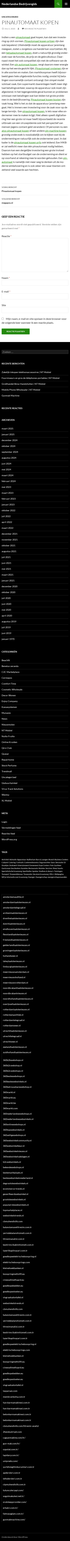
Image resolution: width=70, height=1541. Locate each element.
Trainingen (58, 871)
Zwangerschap (41, 877)
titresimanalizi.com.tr (14, 1238)
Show (55, 868)
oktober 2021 (8, 545)
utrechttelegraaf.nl (12, 1036)
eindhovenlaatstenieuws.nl (16, 929)
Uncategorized (10, 17)
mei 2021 (6, 568)
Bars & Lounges (42, 859)
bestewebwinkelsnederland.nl (18, 1178)
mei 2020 (6, 609)
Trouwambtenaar (16, 874)
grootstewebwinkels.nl (14, 1199)
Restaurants (33, 868)
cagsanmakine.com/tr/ (14, 1437)
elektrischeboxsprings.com (16, 1262)
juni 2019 (6, 633)
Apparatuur (21, 859)
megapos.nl (11, 201)
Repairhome (8, 759)
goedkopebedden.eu (13, 1285)
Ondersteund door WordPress (15, 1537)
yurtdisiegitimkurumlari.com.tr (18, 1466)
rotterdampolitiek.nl (13, 1014)
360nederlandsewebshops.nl (17, 1113)
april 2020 (7, 615)
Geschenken (16, 868)
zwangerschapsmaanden (57, 877)
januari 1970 (8, 639)
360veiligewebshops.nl (14, 1135)
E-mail (6, 291)
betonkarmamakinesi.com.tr (17, 1414)
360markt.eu (9, 1097)
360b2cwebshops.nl (13, 1070)
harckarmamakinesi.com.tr (16, 1402)
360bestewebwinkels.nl (15, 1081)
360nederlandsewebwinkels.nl (18, 1119)
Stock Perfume (9, 765)
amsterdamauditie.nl (13, 896)
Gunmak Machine (10, 395)
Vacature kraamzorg (41, 874)
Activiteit (5, 859)
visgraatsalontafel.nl (13, 1297)
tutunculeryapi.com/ (13, 1490)
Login (4, 821)
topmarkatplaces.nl (12, 1210)
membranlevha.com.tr (14, 1396)
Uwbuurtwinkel (9, 783)
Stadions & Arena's (46, 871)
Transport (5, 874)
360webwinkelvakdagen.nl (16, 1156)
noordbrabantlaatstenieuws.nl (18, 988)
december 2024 (9, 440)
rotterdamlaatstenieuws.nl (16, 1009)
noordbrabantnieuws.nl (15, 993)
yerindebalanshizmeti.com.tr (17, 1233)
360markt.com (10, 1108)
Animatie (13, 859)
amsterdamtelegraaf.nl (14, 907)
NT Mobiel (7, 730)
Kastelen (24, 868)
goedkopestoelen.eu (13, 1291)
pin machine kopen (55, 130)
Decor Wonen (9, 695)
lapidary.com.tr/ (11, 1455)
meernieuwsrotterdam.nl (15, 982)
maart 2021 (7, 574)
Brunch (51, 859)
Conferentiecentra (31, 862)
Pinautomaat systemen (48, 68)
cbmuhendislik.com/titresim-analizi (21, 1426)
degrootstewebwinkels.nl (15, 1183)
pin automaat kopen (26, 64)
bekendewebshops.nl (13, 1167)
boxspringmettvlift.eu (14, 1274)
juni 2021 (6, 563)
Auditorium (31, 859)
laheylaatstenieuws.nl (14, 961)
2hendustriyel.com (12, 1431)
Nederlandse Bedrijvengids (19, 4)
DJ (65, 862)
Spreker (35, 871)
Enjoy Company (10, 701)
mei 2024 (6, 469)
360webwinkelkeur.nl (14, 1145)
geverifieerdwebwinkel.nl (15, 1194)
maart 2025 (7, 428)
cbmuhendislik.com (13, 1221)
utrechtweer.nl (10, 1041)
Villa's (51, 874)
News (4, 718)
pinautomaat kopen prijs (27, 142)
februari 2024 (9, 481)
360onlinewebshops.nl (14, 1124)
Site (4, 305)
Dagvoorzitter (44, 862)
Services (49, 868)
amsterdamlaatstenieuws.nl (17, 902)
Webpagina (59, 874)
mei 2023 (6, 487)
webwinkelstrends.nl (13, 1215)
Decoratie (59, 862)
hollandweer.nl (10, 955)
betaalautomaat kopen (19, 52)
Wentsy (5, 794)
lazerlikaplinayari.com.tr (15, 1250)
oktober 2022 (8, 510)
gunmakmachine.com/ (14, 1519)
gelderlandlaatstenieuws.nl (16, 945)
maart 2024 (7, 475)
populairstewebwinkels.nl (16, 1204)
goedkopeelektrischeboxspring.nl (19, 1256)
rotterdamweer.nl (12, 1025)
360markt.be (9, 1103)
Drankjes (5, 865)
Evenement (33, 865)
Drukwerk (13, 865)
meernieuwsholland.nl (14, 977)
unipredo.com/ (10, 1461)
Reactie (6, 236)
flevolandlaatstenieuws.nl (15, 934)
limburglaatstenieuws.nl (15, 966)
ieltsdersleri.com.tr (12, 1478)
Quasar (5, 753)
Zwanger (31, 877)
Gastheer (57, 865)
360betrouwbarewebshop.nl (17, 1086)
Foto (52, 865)
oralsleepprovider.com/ (15, 1502)
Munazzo (6, 712)
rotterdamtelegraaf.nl (14, 1020)
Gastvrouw (6, 868)
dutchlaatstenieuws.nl (14, 923)
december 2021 (9, 533)
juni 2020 (6, 603)
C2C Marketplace (10, 672)
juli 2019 (6, 627)
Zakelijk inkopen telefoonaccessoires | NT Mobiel (26, 372)
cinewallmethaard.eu (13, 1279)
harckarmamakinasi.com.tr (16, 1408)
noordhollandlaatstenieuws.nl (18, 998)
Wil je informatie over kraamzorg (15, 877)
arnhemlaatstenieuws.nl (15, 913)
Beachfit (6, 660)
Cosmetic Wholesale (12, 689)
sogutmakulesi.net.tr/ (13, 1496)
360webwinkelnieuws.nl (15, 1151)
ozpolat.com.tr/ (10, 1449)
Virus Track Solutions (12, 788)
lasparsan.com (10, 1390)
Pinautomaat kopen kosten (46, 99)
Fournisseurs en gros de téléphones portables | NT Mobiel (31, 378)
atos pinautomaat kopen (15, 130)
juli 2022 (6, 516)
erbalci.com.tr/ (10, 1507)
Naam (6, 277)
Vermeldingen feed (11, 827)
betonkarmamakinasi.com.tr (17, 1420)
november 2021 (10, 539)
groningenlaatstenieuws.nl (16, 950)
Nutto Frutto (8, 736)
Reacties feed (8, 833)
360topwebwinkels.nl (14, 1129)
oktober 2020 (8, 592)
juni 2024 (6, 463)
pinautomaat (23, 37)
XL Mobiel (7, 800)
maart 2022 (7, 527)
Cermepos (7, 677)
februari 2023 (9, 498)
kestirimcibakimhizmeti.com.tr (18, 1244)
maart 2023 (7, 492)
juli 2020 (6, 598)
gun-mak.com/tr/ (11, 1443)
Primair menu (66, 4)
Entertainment (23, 865)
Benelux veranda (10, 666)
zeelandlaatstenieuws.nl (15, 1047)
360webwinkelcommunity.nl (17, 1140)
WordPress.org (9, 839)
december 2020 (9, 586)
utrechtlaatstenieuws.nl (15, 1030)
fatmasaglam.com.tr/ (13, 1513)
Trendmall (7, 771)
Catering (12, 862)
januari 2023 (8, 504)
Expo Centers (44, 865)
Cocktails (20, 862)
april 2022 (7, 522)
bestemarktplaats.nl (13, 1172)
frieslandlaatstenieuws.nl (15, 939)
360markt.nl (9, 1092)
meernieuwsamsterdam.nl (16, 971)
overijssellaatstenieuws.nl (16, 1004)
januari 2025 (8, 434)
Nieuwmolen (8, 724)
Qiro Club (7, 748)
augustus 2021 (9, 551)
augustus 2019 (9, 621)
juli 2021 (6, 557)
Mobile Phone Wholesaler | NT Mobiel (21, 389)
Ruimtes (42, 868)
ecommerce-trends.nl (14, 1188)
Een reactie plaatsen (35, 28)
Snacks (60, 868)
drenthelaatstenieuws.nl (15, 918)
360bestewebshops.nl (14, 1076)
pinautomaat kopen (33, 111)
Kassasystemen (9, 707)
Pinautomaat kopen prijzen (39, 41)
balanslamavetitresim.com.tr (17, 1227)
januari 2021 (8, 580)
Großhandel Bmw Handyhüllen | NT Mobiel (23, 383)
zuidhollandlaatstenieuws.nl (17, 1052)
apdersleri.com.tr (11, 1472)
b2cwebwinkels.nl (12, 1162)
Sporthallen (27, 871)
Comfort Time (9, 683)
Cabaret (5, 862)
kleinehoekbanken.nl (13, 1268)
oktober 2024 (8, 446)
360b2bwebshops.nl (13, 1060)
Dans (53, 862)
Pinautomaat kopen (11, 189)
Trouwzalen (27, 874)
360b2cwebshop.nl (12, 1065)
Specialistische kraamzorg (12, 871)
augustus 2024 (9, 457)
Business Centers (61, 859)
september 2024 (10, 451)
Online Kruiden (9, 742)
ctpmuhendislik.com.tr (14, 1484)
